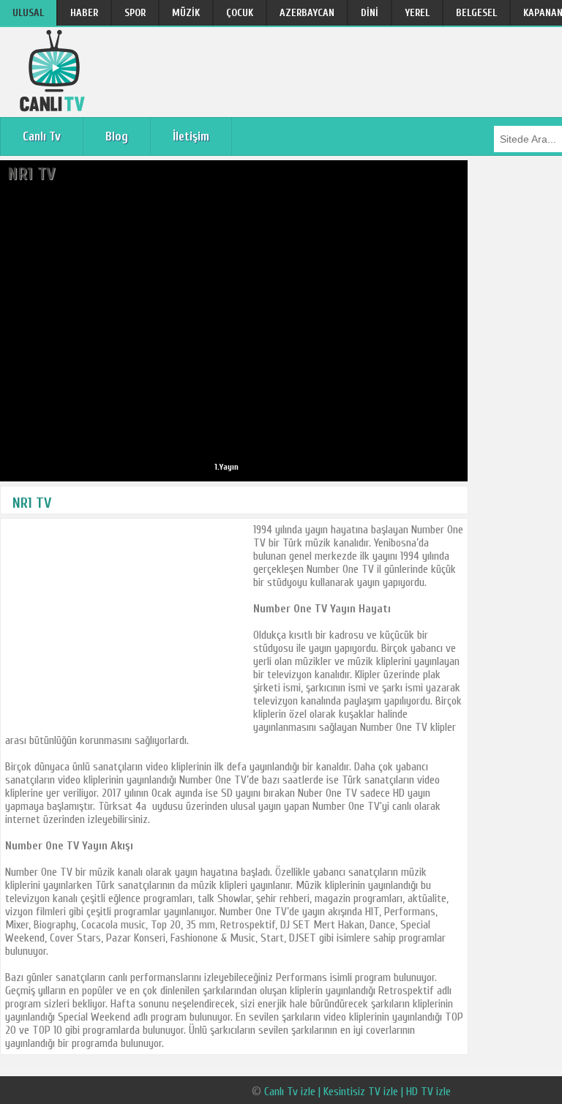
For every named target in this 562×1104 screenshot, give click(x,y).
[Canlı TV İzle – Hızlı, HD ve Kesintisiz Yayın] (54, 107)
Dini (369, 13)
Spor (135, 13)
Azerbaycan (307, 13)
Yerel (417, 13)
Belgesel (476, 13)
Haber (84, 13)
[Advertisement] (127, 625)
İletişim (191, 136)
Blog (116, 136)
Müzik (186, 13)
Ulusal (28, 13)
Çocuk (239, 13)
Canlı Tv (42, 136)
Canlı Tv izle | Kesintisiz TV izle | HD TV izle (357, 1091)
